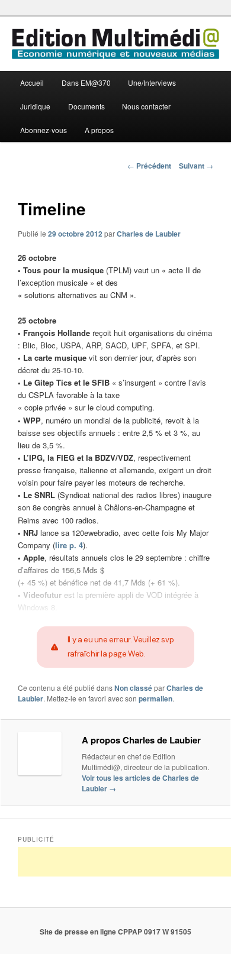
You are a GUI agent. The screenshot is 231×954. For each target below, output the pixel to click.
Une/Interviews (152, 82)
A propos (99, 130)
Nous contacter (146, 106)
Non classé (133, 688)
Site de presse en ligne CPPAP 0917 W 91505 (115, 931)
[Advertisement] (124, 862)
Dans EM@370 (86, 82)
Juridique (35, 106)
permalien (155, 698)
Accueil (32, 82)
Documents (86, 106)
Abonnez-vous (43, 130)
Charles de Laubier (149, 233)
